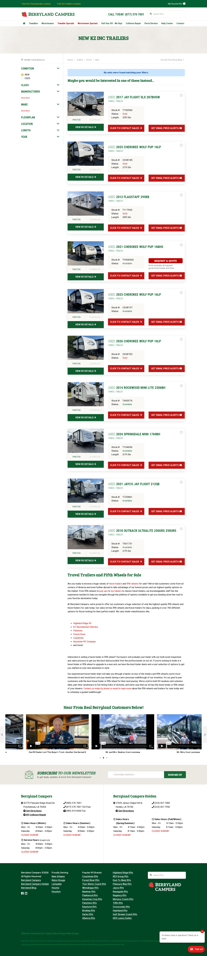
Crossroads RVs (121, 906)
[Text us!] (196, 950)
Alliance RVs (88, 918)
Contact (180, 23)
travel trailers (115, 583)
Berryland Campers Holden (35, 884)
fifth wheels (132, 583)
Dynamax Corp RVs (92, 899)
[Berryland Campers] (47, 14)
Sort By (171, 60)
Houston (56, 891)
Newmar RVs (88, 891)
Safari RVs (87, 914)
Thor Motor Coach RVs (94, 884)
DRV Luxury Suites (122, 918)
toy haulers (116, 591)
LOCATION (27, 124)
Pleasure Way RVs (122, 884)
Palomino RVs (89, 903)
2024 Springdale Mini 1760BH (134, 436)
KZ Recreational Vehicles (85, 627)
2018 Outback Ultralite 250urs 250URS (142, 532)
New (97, 60)
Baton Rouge (58, 880)
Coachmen (78, 638)
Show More (25, 98)
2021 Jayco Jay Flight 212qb (134, 485)
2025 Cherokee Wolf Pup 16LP (134, 148)
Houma (55, 887)
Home (70, 60)
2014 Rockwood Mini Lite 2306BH (136, 389)
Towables (33, 23)
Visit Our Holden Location (69, 4)
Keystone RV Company (84, 641)
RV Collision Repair (36, 814)
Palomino (78, 630)
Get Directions (34, 810)
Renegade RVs (120, 891)
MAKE (24, 104)
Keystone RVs (89, 906)
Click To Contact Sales (125, 128)
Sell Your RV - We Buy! (111, 23)
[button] (2, 734)
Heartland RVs (120, 910)
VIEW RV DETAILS (84, 127)
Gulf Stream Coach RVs (125, 914)
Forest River (79, 634)
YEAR (24, 136)
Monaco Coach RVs (123, 899)
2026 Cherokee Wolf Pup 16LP (134, 343)
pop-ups (103, 591)
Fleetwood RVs (90, 895)
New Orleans (58, 876)
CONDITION (27, 68)
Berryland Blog (28, 887)
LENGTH (26, 130)
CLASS (25, 85)
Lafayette (57, 884)
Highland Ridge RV (82, 623)
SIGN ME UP (175, 774)
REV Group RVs (120, 876)
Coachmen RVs (90, 876)
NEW (27, 74)
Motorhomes (48, 23)
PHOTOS (77, 120)
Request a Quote (165, 260)
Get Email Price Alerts (165, 128)
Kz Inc (89, 60)
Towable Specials (65, 23)
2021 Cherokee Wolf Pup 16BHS (135, 248)
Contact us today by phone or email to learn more (108, 688)
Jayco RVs (118, 887)
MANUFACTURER (30, 91)
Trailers (79, 60)
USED (27, 78)
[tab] (40, 68)
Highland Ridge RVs (123, 872)
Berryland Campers (31, 880)
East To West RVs (122, 880)
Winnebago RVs (90, 887)
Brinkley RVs (88, 910)
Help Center (167, 23)
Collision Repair (133, 23)
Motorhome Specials (88, 23)
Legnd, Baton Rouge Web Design (62, 933)
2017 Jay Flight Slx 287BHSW (134, 99)
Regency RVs (119, 895)
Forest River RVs (90, 880)
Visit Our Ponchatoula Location (36, 4)
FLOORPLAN (28, 117)
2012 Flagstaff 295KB (128, 198)
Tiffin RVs (118, 903)
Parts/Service (151, 23)
